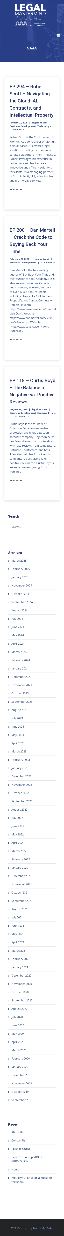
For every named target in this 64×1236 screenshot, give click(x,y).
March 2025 (18, 560)
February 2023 (20, 760)
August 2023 (19, 710)
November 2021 (21, 884)
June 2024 (17, 627)
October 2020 (20, 992)
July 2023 (17, 718)
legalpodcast (39, 122)
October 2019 (20, 1092)
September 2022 (21, 801)
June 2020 (17, 1025)
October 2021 (20, 892)
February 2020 (20, 1058)
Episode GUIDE (21, 1149)
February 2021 (20, 959)
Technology (44, 126)
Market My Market (43, 1228)
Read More (16, 189)
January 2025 (19, 577)
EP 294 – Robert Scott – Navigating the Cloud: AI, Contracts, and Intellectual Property (32, 101)
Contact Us (18, 1140)
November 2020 (21, 984)
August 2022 (19, 809)
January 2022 (19, 868)
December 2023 (21, 677)
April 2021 (17, 942)
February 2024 (20, 660)
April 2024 (17, 643)
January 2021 (19, 967)
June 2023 (17, 726)
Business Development (23, 126)
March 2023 (18, 751)
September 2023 (21, 702)
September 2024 (21, 602)
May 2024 (17, 635)
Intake (52, 412)
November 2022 (21, 785)
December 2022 (21, 776)
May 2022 (17, 834)
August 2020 (19, 1009)
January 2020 (19, 1067)
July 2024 (17, 619)
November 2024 (21, 585)
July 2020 (17, 1017)
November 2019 (21, 1083)
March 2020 (18, 1050)
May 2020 (17, 1033)
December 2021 (21, 876)
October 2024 (20, 594)
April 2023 (17, 743)
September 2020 (21, 1000)
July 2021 (17, 917)
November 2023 (21, 685)
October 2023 (20, 693)
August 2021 (19, 909)
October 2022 (20, 793)
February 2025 (20, 569)
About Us (17, 1132)
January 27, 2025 (18, 122)
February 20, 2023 (19, 258)
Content (42, 412)
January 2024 (19, 668)
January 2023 (19, 768)
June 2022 (17, 826)
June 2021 (17, 926)
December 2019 (21, 1075)
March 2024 (18, 652)
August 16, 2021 (18, 409)
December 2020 (21, 975)
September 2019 (21, 1100)
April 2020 (17, 1042)
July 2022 (17, 818)
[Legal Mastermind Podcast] (30, 15)
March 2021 (18, 950)
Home (15, 1169)
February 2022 (20, 859)
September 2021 (21, 901)
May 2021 (17, 934)
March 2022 (18, 851)
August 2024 (19, 610)
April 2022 (17, 843)
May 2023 (17, 735)
